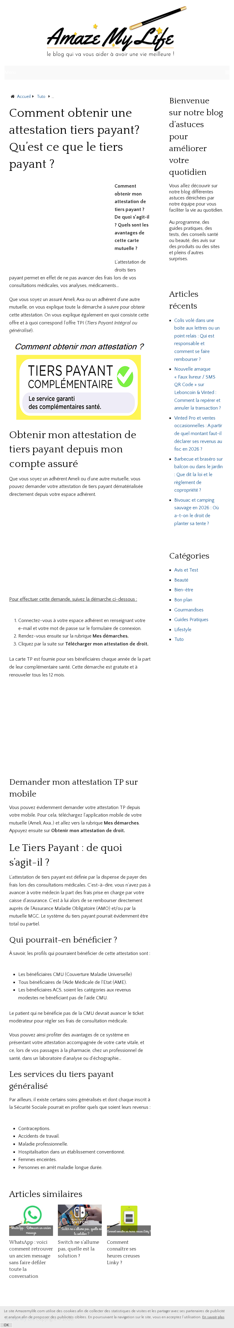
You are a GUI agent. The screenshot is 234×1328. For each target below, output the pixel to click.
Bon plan (183, 600)
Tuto (179, 639)
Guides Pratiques (191, 619)
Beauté (181, 580)
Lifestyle (182, 629)
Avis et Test (186, 570)
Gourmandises (189, 610)
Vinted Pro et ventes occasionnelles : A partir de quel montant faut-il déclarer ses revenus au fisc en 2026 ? (198, 433)
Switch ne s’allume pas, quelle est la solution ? (78, 1249)
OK (6, 1325)
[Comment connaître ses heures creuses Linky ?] (129, 1220)
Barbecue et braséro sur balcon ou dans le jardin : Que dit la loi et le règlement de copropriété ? (198, 474)
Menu (10, 72)
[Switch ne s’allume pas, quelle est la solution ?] (80, 1220)
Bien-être (183, 590)
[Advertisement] (60, 225)
